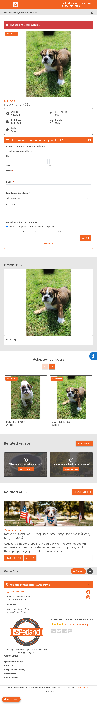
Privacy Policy (48, 691)
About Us (8, 665)
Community (12, 530)
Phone (10, 181)
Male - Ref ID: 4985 (61, 422)
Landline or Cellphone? (18, 193)
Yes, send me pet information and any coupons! (31, 226)
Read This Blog (13, 558)
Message (11, 204)
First (8, 165)
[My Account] (92, 12)
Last (51, 165)
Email (9, 170)
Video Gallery (11, 677)
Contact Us (10, 673)
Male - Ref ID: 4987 (15, 422)
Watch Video (25, 469)
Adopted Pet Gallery (14, 669)
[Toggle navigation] (7, 4)
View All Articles (82, 492)
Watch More (84, 443)
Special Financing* (13, 661)
